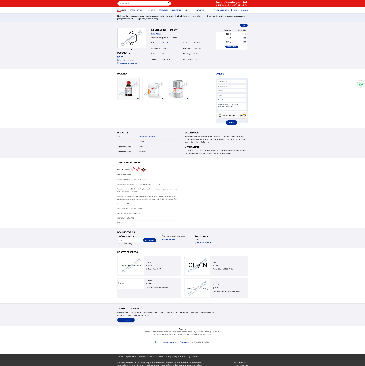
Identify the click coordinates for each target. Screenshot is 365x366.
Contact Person (223, 86)
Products (121, 10)
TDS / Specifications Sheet (128, 63)
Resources (150, 357)
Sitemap (195, 357)
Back (244, 25)
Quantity (220, 100)
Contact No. (222, 91)
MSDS (121, 57)
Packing (153, 59)
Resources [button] (163, 10)
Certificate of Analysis (126, 60)
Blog (188, 357)
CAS (152, 43)
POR (244, 38)
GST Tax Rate (187, 59)
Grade (185, 43)
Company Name (223, 81)
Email (220, 95)
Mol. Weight (187, 54)
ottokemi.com (191, 365)
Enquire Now (126, 320)
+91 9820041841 (222, 10)
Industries (176, 10)
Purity (153, 54)
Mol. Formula (155, 48)
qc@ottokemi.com (168, 239)
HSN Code (186, 48)
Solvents (142, 136)
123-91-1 (165, 43)
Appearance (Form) (124, 147)
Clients (167, 357)
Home (157, 342)
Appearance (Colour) (124, 152)
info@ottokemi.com (240, 10)
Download (150, 10)
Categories (121, 137)
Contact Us (199, 10)
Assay (119, 142)
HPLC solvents (150, 136)
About (187, 10)
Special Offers (136, 10)
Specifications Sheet (204, 242)
